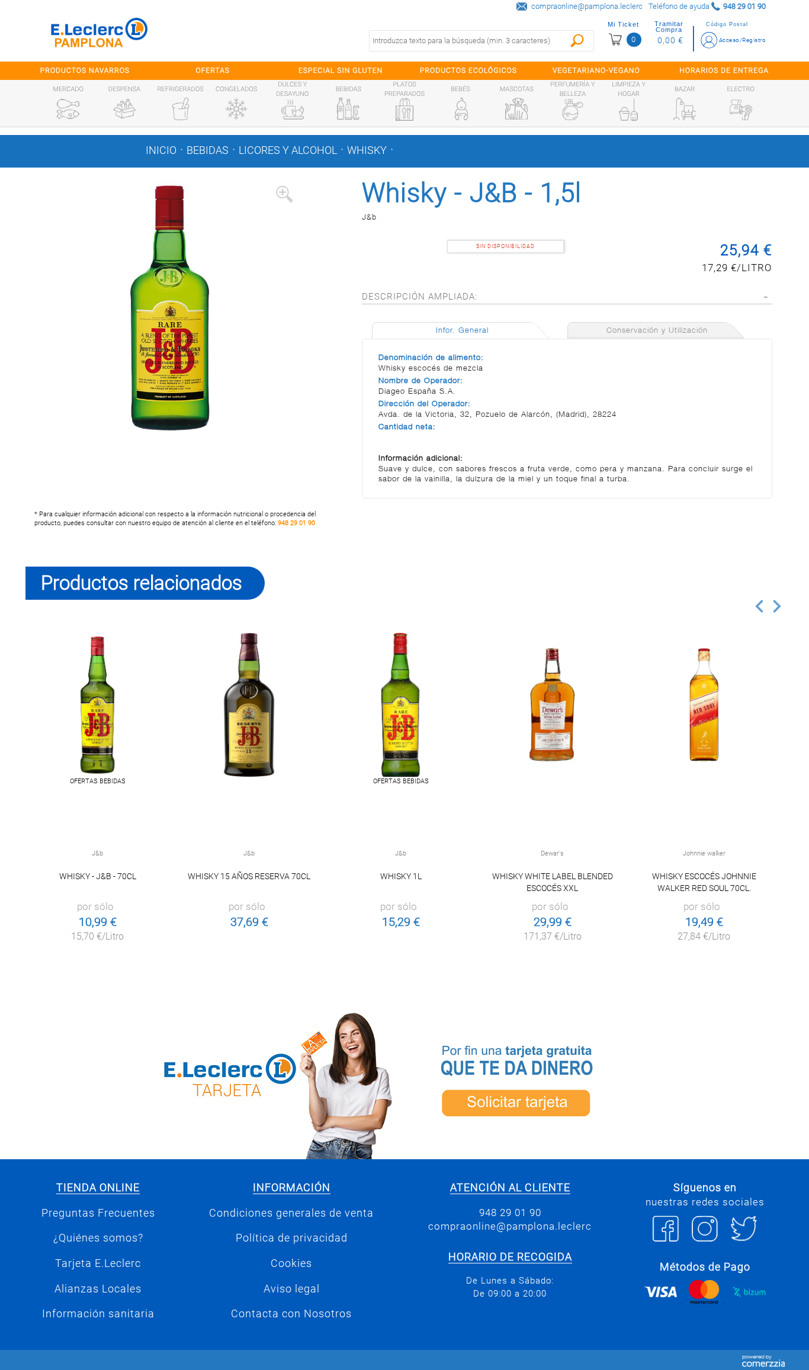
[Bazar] (684, 109)
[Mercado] (68, 109)
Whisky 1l (401, 876)
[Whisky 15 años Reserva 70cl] (249, 705)
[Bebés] (461, 109)
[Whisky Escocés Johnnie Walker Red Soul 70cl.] (704, 705)
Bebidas (208, 150)
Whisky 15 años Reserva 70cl (249, 876)
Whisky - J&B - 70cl (97, 876)
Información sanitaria (98, 1314)
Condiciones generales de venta (291, 1213)
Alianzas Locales (98, 1289)
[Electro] (741, 109)
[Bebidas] (348, 109)
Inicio (161, 150)
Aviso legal (292, 1289)
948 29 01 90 (296, 523)
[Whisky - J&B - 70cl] (97, 705)
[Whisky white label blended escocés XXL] (552, 705)
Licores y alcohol (288, 150)
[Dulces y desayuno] (292, 109)
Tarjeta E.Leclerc (98, 1263)
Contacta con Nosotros (291, 1314)
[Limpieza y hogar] (628, 109)
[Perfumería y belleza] (573, 109)
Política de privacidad (292, 1238)
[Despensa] (124, 109)
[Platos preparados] (404, 109)
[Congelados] (236, 109)
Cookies (291, 1263)
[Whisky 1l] (401, 705)
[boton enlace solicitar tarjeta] (596, 1083)
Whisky (367, 150)
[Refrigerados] (180, 109)
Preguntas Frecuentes (98, 1213)
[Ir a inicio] (99, 35)
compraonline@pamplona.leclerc (587, 6)
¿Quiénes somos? (98, 1238)
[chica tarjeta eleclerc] (212, 1083)
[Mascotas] (516, 109)
